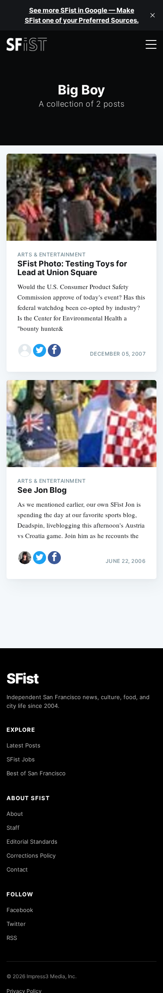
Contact (17, 869)
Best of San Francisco (36, 773)
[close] (153, 15)
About (15, 813)
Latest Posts (23, 745)
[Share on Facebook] (54, 350)
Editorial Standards (32, 841)
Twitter (16, 923)
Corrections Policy (31, 855)
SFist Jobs (21, 759)
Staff (13, 827)
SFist (23, 678)
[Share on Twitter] (39, 350)
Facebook (20, 909)
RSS (12, 937)
